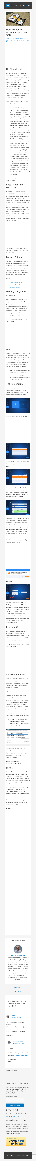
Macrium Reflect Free (16, 285)
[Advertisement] (18, 55)
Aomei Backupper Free (16, 282)
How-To (15, 40)
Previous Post (18, 987)
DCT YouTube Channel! (12, 1116)
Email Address (11, 1096)
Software (21, 40)
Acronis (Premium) (15, 287)
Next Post (18, 992)
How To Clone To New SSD (20, 1055)
